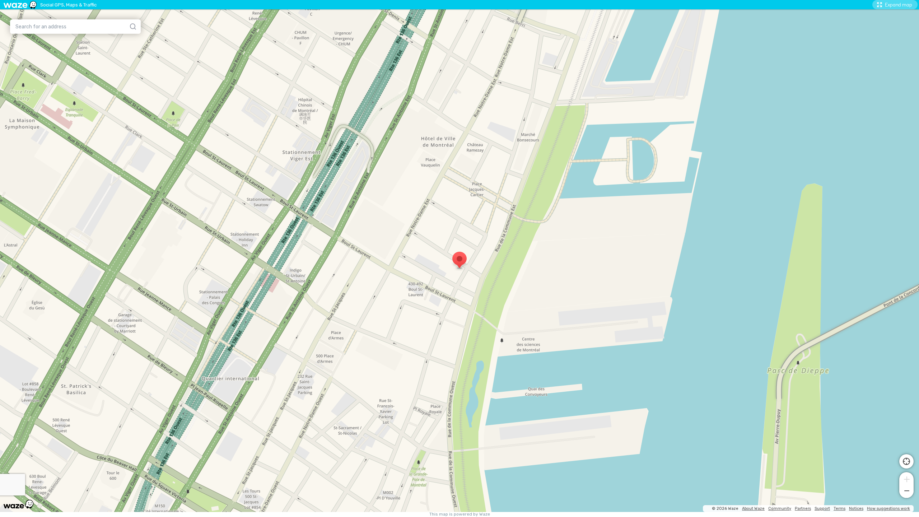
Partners (803, 508)
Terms (839, 508)
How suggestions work (888, 508)
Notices (856, 508)
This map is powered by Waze (459, 514)
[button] (906, 478)
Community (779, 508)
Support (822, 508)
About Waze (753, 508)
